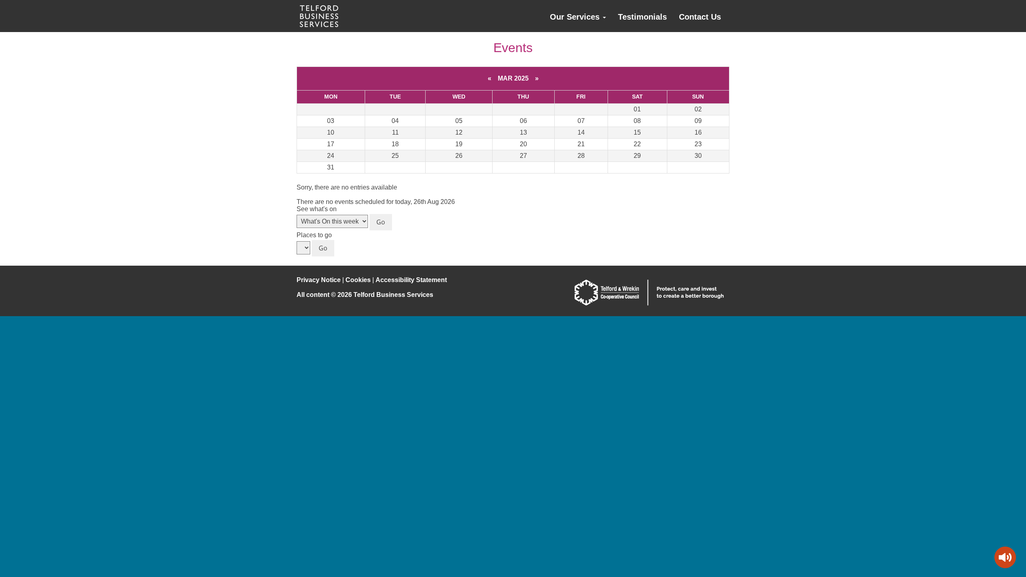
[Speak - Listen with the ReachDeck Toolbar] (1005, 557)
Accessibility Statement (411, 279)
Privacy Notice (319, 279)
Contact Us (700, 16)
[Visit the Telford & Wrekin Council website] (649, 303)
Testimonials (642, 16)
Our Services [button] (576, 16)
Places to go (314, 235)
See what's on (317, 209)
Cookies (358, 279)
